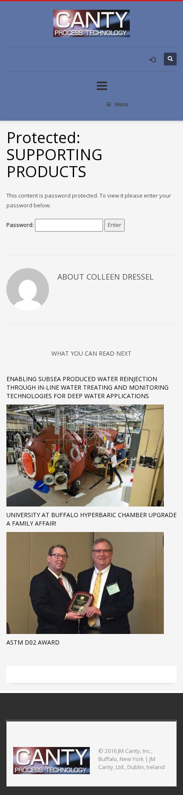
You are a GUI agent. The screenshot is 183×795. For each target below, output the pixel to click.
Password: (20, 225)
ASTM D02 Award (33, 642)
